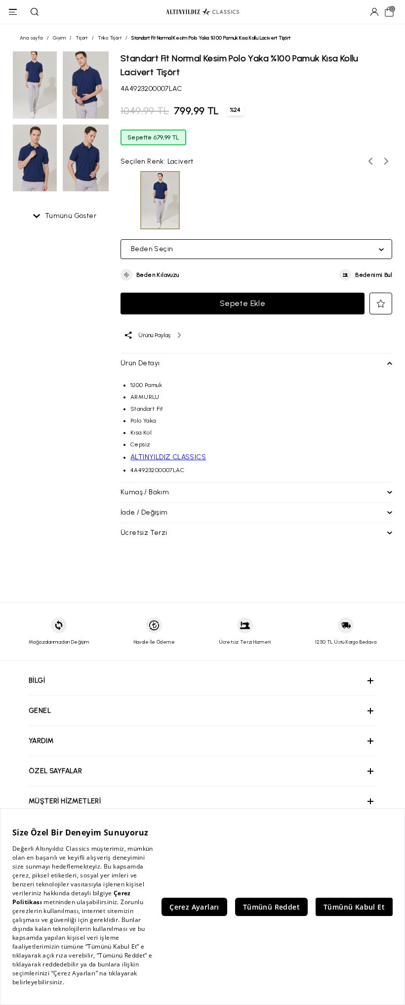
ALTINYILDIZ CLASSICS (168, 457)
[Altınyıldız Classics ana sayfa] (202, 12)
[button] (150, 275)
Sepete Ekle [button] (242, 303)
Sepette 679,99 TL (153, 137)
